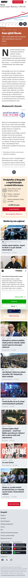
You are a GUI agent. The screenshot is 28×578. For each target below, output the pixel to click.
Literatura (4, 460)
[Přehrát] (20, 237)
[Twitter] (7, 561)
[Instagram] (11, 561)
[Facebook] (2, 561)
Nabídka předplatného (7, 524)
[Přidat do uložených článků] (24, 237)
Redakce (3, 515)
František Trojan (6, 350)
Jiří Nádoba (4, 44)
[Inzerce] (14, 114)
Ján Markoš (5, 379)
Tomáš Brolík (5, 406)
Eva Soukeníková (6, 497)
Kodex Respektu (5, 521)
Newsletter (6, 241)
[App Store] (6, 545)
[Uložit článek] (21, 24)
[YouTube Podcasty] (19, 548)
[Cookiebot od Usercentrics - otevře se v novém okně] (16, 271)
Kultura (4, 426)
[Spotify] (19, 552)
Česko (3, 338)
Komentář (6, 369)
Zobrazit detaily (19, 296)
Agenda (3, 29)
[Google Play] (6, 548)
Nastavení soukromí (6, 538)
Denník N (10, 379)
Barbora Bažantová (6, 465)
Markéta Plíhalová (6, 252)
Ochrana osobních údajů (7, 535)
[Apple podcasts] (19, 545)
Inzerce (3, 527)
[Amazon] (6, 552)
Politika (4, 485)
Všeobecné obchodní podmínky (9, 532)
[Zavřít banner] (25, 270)
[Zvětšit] (14, 15)
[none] (25, 24)
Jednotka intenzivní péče (15, 241)
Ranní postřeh (7, 399)
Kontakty (3, 518)
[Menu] (26, 2)
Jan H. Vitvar (5, 440)
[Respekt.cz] (4, 2)
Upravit (13, 306)
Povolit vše (14, 301)
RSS (2, 530)
